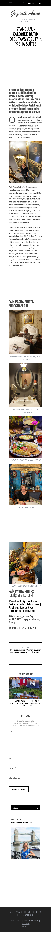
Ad (10, 758)
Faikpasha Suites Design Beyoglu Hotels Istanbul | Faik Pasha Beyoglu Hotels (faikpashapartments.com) (25, 606)
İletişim (25, 924)
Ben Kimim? (16, 921)
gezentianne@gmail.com (21, 822)
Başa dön (25, 926)
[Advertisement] (25, 69)
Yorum (12, 731)
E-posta (12, 768)
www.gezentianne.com (26, 912)
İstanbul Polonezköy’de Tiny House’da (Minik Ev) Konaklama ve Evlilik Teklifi (25, 649)
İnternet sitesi (14, 777)
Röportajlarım (31, 921)
